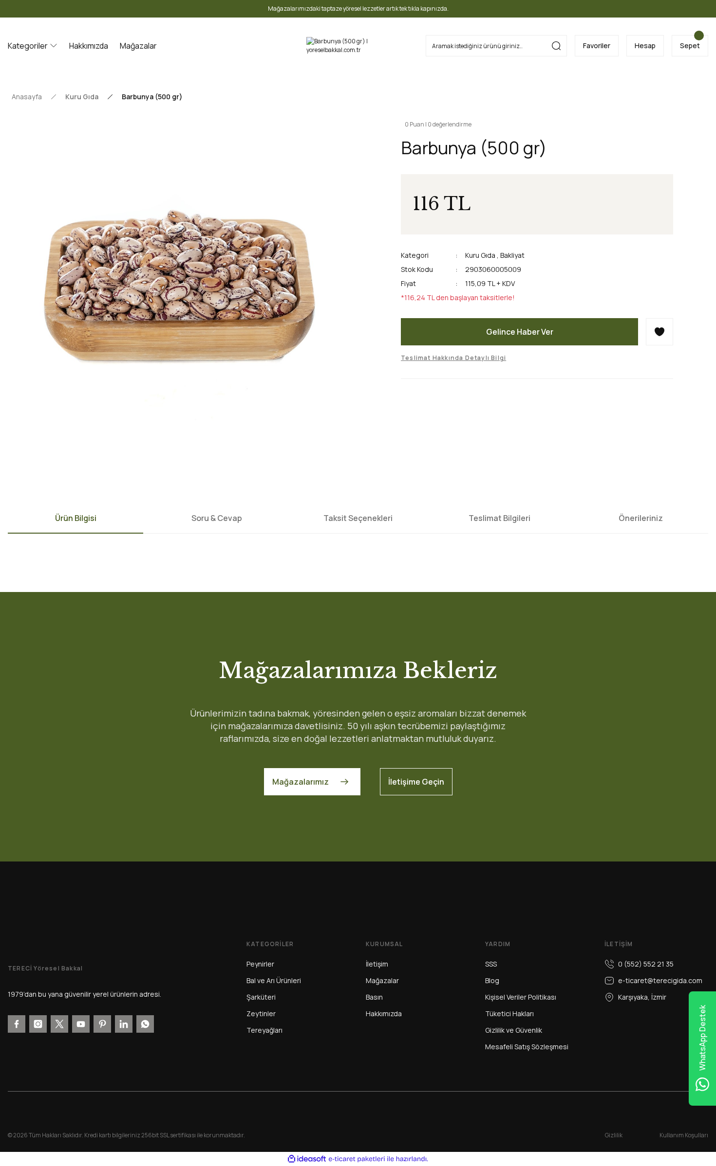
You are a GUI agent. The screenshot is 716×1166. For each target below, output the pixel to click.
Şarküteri (261, 997)
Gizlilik (613, 1135)
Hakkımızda (384, 1013)
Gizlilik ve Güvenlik (513, 1030)
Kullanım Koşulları (683, 1135)
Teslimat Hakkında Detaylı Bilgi (453, 358)
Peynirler (260, 964)
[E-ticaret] (356, 1159)
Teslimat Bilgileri (499, 518)
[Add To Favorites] (659, 331)
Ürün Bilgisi (75, 518)
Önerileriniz (641, 518)
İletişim (377, 964)
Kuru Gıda (480, 255)
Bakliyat (512, 255)
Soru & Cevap (216, 518)
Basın (374, 997)
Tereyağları (264, 1030)
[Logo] (358, 45)
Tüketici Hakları (509, 1013)
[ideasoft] (306, 1159)
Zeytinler (261, 1013)
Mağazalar (382, 980)
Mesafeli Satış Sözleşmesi (526, 1046)
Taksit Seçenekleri (358, 518)
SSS (491, 964)
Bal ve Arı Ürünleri (273, 980)
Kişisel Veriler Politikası (520, 997)
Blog (492, 980)
